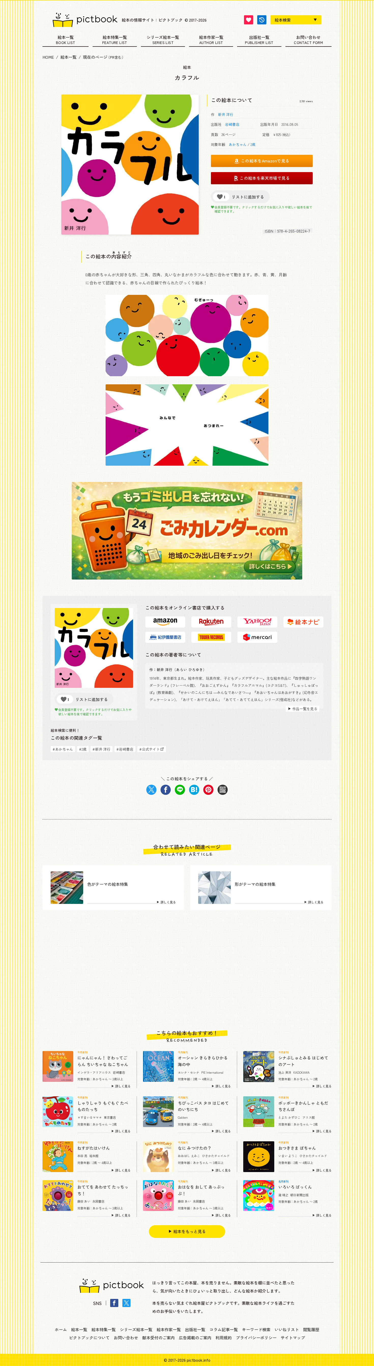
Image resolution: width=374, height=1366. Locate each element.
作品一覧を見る (304, 708)
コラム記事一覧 (223, 1329)
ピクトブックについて (89, 1337)
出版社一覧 (259, 37)
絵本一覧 (65, 37)
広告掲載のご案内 (195, 1337)
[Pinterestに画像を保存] (208, 790)
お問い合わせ (308, 37)
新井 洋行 (225, 114)
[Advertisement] (187, 970)
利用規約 (223, 1337)
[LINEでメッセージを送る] (180, 790)
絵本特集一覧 (115, 37)
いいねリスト (287, 1329)
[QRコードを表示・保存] (223, 790)
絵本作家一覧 (211, 37)
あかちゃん (238, 144)
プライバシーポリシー (256, 1337)
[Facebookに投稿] (166, 790)
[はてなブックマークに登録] (194, 790)
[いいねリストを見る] (248, 19)
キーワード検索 (256, 1329)
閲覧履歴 (311, 1329)
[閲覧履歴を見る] (261, 19)
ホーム (61, 1329)
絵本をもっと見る (189, 1231)
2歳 (253, 144)
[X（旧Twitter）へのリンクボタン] (126, 1303)
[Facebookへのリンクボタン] (114, 1303)
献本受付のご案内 (158, 1337)
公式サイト (149, 749)
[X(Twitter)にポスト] (151, 790)
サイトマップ (293, 1337)
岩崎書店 (232, 124)
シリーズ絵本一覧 (163, 37)
